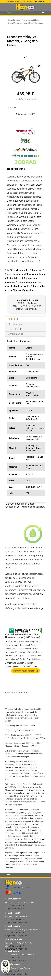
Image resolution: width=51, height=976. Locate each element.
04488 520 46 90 (16, 905)
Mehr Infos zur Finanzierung (25, 671)
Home (10, 20)
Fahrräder (16, 20)
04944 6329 (14, 971)
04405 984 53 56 (16, 919)
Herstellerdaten (15, 329)
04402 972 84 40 (16, 946)
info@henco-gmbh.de (26, 309)
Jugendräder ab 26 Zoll (30, 20)
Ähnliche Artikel (15, 334)
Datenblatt (13, 319)
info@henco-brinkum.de (15, 960)
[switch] (5, 971)
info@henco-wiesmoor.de (16, 974)
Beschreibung (15, 324)
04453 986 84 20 (16, 932)
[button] (39, 66)
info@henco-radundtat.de (16, 949)
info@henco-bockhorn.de (16, 935)
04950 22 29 (14, 958)
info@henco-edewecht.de (16, 922)
